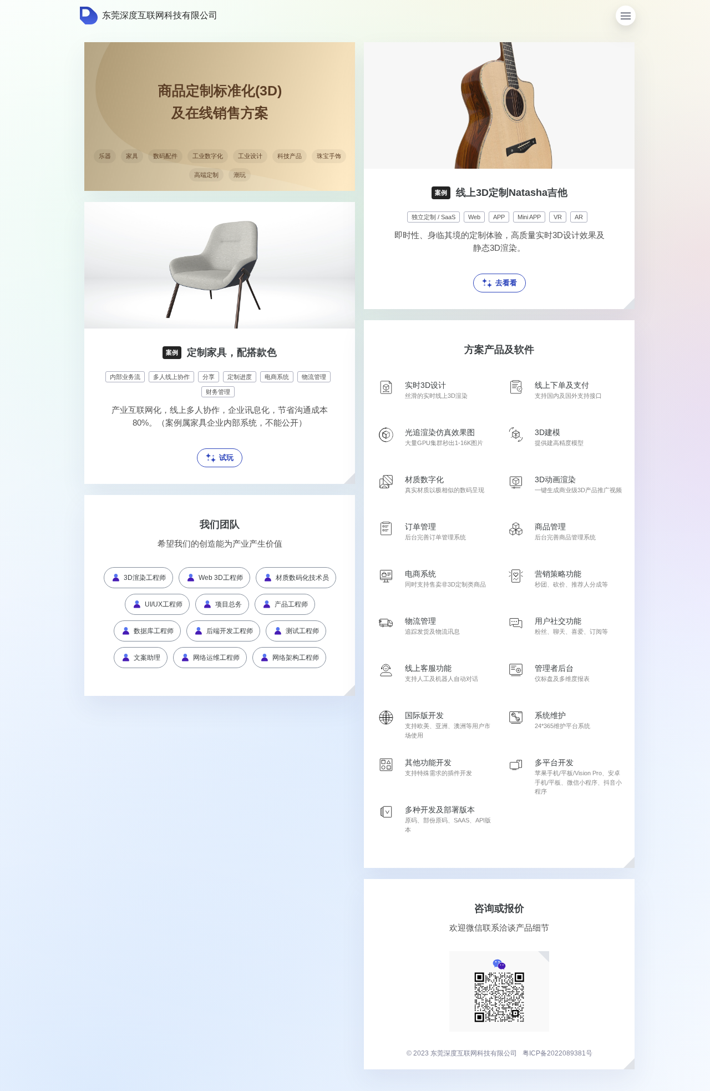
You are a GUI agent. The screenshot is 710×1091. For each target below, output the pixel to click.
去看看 (506, 283)
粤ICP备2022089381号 (557, 1053)
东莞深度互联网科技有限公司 (159, 15)
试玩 (226, 457)
